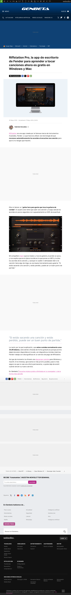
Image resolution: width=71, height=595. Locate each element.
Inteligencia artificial (53, 510)
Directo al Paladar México (48, 580)
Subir (62, 538)
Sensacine (33, 546)
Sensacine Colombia (33, 582)
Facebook (65, 18)
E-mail (31, 76)
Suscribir (32, 482)
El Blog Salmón (21, 564)
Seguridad (29, 513)
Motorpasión (60, 546)
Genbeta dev (51, 513)
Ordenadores (33, 46)
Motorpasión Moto (62, 548)
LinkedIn (32, 495)
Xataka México (8, 579)
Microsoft (17, 46)
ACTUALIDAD (9, 17)
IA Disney (29, 471)
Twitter (58, 18)
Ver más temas (9, 524)
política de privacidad (26, 485)
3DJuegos (20, 546)
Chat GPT (21, 471)
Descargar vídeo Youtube (54, 471)
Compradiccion (8, 568)
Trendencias (7, 564)
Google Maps (9, 46)
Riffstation (13, 133)
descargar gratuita (42, 359)
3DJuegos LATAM (22, 579)
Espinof (32, 548)
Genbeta (35, 8)
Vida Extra (20, 548)
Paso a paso (7, 510)
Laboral (28, 516)
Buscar (64, 531)
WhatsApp (29, 519)
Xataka (6, 546)
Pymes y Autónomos (20, 567)
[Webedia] (8, 538)
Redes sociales (8, 516)
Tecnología (42, 46)
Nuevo (63, 11)
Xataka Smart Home (7, 554)
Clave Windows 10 (39, 471)
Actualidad (29, 510)
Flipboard (61, 18)
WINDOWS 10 (48, 17)
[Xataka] (1, 1)
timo (49, 516)
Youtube (18, 495)
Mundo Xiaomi (8, 557)
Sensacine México (35, 579)
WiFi (49, 46)
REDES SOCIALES (37, 17)
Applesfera (7, 551)
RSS (25, 495)
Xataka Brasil (7, 582)
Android (25, 46)
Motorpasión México (60, 580)
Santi (22, 256)
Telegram (68, 18)
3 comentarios (16, 76)
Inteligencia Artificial (53, 519)
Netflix (6, 519)
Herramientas (28, 379)
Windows (37, 379)
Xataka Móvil (7, 548)
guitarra (45, 379)
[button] (21, 127)
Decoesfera (7, 566)
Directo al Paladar (48, 546)
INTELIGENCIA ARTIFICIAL (22, 17)
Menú (7, 11)
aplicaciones (54, 379)
